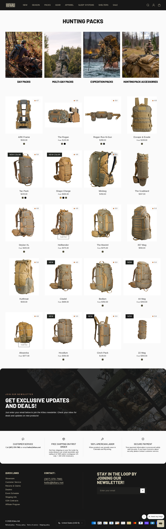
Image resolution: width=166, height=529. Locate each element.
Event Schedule (12, 493)
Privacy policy (21, 525)
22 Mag (142, 353)
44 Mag (142, 299)
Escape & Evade (142, 137)
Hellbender (63, 245)
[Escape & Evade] (142, 115)
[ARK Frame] (24, 115)
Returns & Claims (13, 486)
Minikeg (102, 191)
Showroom (9, 478)
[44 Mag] (142, 276)
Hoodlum (63, 353)
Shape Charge (63, 191)
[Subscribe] (142, 490)
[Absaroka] (24, 330)
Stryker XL (24, 245)
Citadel (63, 299)
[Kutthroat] (24, 276)
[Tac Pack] (24, 169)
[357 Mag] (142, 223)
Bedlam (102, 299)
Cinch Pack (102, 353)
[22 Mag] (142, 330)
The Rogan (63, 137)
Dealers (8, 490)
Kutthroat (24, 299)
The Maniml (103, 245)
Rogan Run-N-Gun (102, 137)
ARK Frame (24, 137)
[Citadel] (63, 276)
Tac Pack (24, 191)
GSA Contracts (11, 501)
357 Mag (142, 245)
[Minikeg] (102, 169)
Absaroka (24, 353)
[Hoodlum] (63, 330)
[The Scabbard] (142, 169)
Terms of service (32, 525)
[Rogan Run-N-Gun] (102, 115)
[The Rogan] (63, 115)
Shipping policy (45, 525)
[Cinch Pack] (102, 330)
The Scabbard (142, 191)
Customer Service (13, 482)
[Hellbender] (63, 223)
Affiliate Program (12, 504)
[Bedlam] (102, 276)
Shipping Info (11, 497)
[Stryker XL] (24, 223)
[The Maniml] (102, 223)
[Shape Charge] (63, 169)
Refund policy (10, 525)
